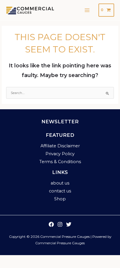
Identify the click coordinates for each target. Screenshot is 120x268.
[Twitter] (68, 224)
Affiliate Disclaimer (60, 145)
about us (60, 183)
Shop (60, 199)
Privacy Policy (60, 153)
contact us (60, 191)
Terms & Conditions (60, 161)
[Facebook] (51, 224)
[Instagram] (60, 224)
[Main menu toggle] (87, 10)
